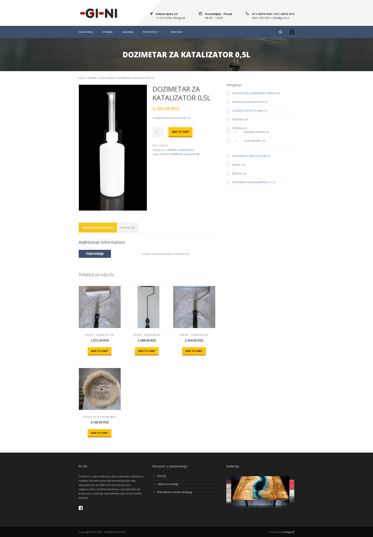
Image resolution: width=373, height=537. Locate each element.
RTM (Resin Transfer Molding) (174, 492)
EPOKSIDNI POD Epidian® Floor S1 (252, 182)
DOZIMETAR (175, 154)
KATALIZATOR (191, 154)
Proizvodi (150, 32)
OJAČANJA (237, 119)
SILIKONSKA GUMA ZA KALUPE (249, 156)
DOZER (163, 154)
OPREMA (92, 78)
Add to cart (180, 131)
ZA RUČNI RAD (106, 78)
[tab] (97, 228)
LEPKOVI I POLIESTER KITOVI (248, 102)
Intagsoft (289, 532)
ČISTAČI (161, 476)
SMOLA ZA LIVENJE (167, 484)
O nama (107, 32)
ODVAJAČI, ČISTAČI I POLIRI (247, 110)
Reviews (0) (128, 227)
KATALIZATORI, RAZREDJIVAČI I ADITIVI (253, 93)
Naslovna (86, 32)
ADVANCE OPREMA (255, 132)
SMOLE (236, 164)
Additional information (97, 227)
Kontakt (176, 32)
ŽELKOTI (236, 173)
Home (82, 78)
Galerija (127, 32)
